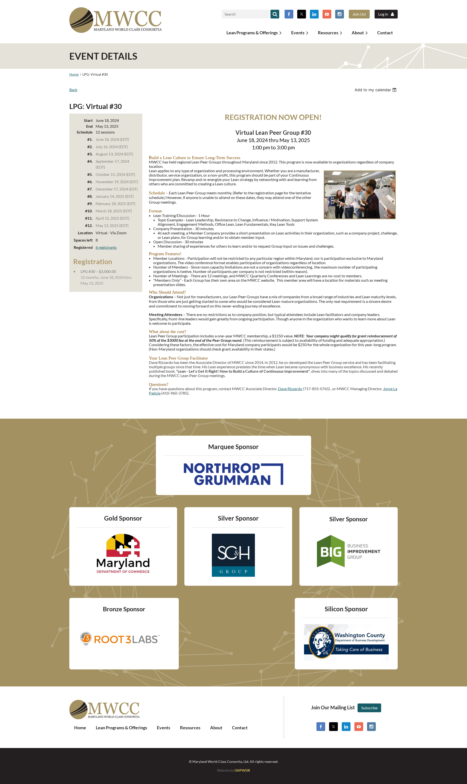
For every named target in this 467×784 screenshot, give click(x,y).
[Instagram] (339, 14)
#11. (89, 218)
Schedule (85, 132)
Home (74, 74)
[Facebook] (289, 14)
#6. (90, 181)
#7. (90, 189)
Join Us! (359, 14)
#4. (90, 161)
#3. (90, 154)
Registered (83, 247)
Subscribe (369, 707)
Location (85, 232)
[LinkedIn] (314, 14)
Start (88, 120)
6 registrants (106, 247)
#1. (90, 139)
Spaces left (83, 240)
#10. (89, 210)
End (89, 126)
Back (73, 89)
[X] (301, 14)
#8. (90, 196)
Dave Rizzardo (290, 388)
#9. (90, 203)
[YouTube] (327, 14)
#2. (90, 146)
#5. (90, 174)
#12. (89, 225)
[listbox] (376, 90)
